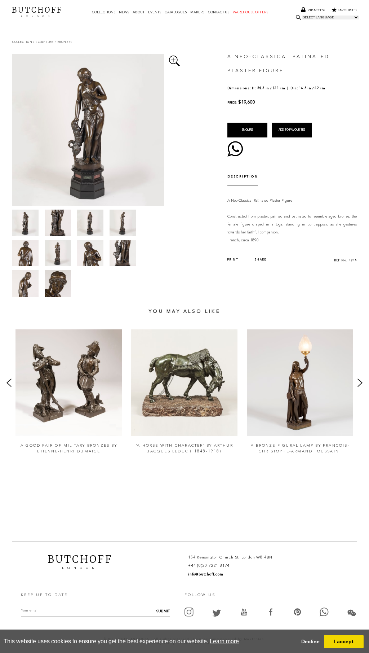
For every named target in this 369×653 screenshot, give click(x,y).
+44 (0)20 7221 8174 (209, 565)
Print (233, 259)
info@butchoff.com (205, 574)
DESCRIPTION (242, 176)
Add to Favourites (292, 129)
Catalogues (176, 12)
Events (154, 12)
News (124, 12)
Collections (103, 12)
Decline (310, 641)
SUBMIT (163, 611)
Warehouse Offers (250, 12)
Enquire (247, 129)
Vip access (317, 10)
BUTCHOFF (37, 11)
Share (261, 259)
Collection (22, 42)
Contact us (218, 12)
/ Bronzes (63, 42)
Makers (197, 12)
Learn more (224, 641)
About (139, 12)
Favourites (347, 10)
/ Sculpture (44, 42)
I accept (344, 641)
